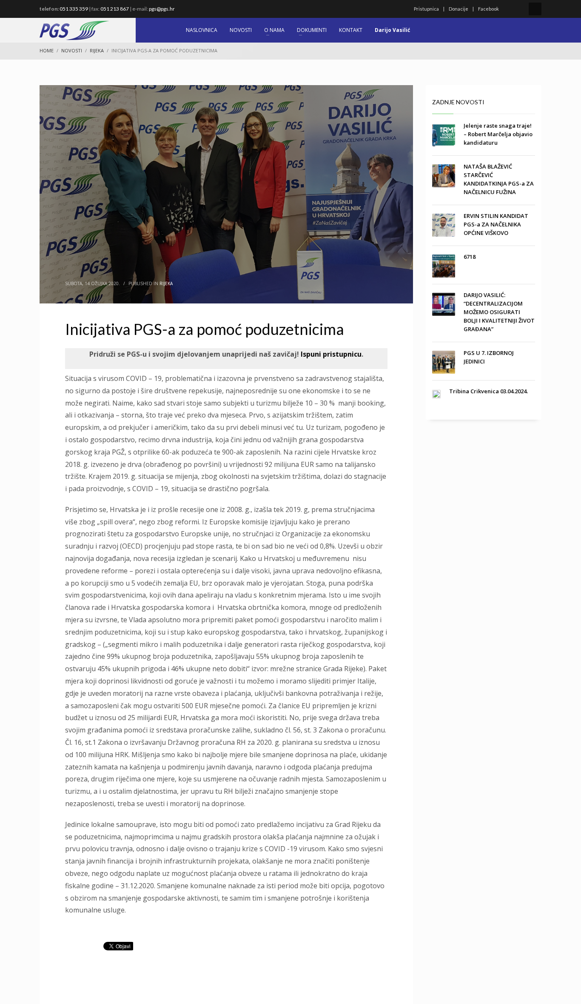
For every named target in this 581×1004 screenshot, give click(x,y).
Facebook (488, 8)
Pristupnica (426, 8)
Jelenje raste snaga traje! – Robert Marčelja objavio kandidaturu (498, 134)
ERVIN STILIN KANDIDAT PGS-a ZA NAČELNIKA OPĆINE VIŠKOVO (496, 224)
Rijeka (166, 283)
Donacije (458, 8)
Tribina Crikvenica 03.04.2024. (488, 391)
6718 (470, 256)
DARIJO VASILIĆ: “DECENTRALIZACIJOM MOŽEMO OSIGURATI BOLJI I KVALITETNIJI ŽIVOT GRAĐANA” (499, 312)
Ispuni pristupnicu (330, 354)
